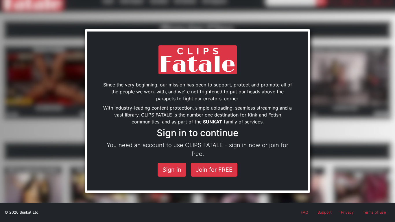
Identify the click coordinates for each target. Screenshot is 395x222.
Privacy (347, 212)
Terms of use (374, 212)
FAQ (304, 212)
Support (325, 212)
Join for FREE (214, 169)
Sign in (172, 169)
